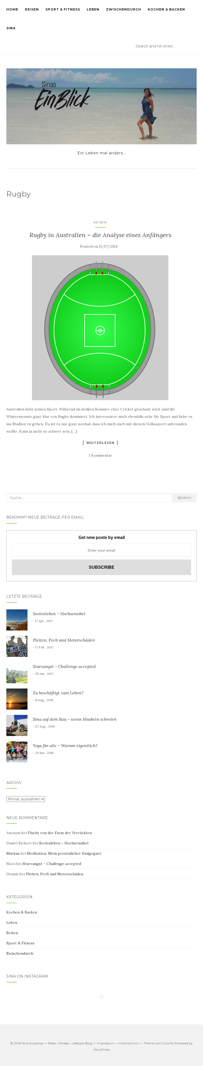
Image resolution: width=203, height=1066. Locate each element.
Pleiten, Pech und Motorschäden (64, 640)
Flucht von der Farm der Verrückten (60, 832)
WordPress (102, 1049)
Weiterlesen (100, 443)
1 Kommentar (100, 455)
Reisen (32, 9)
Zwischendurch (123, 9)
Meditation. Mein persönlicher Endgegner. (64, 853)
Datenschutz (129, 1043)
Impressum (105, 1043)
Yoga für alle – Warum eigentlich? (65, 745)
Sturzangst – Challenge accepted (64, 666)
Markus (13, 853)
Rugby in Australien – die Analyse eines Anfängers (100, 235)
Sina (11, 28)
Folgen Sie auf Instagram (104, 1006)
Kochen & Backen (166, 9)
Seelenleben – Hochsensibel (59, 613)
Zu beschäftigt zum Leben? (58, 692)
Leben (93, 9)
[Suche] (193, 46)
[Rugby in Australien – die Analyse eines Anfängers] (100, 327)
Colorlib (168, 1043)
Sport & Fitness (62, 9)
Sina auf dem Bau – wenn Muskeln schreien (75, 719)
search (184, 498)
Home (12, 9)
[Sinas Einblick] (101, 106)
